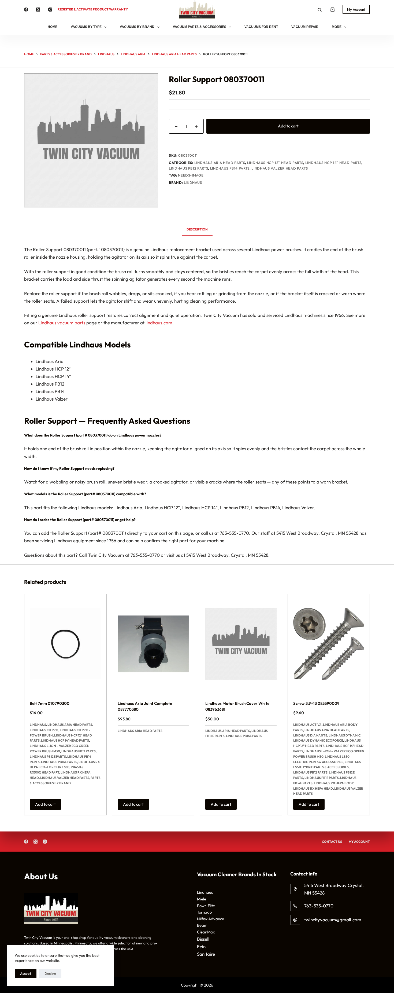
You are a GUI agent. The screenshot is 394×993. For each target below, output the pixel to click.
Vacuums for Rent (261, 27)
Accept (25, 973)
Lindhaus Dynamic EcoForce (318, 740)
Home (52, 27)
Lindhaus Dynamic (344, 735)
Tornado (204, 912)
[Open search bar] (319, 9)
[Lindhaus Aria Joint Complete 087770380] (153, 644)
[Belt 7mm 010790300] (65, 644)
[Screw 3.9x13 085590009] (329, 644)
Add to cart (288, 126)
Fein (201, 946)
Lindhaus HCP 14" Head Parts (333, 183)
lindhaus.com (159, 322)
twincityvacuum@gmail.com (332, 919)
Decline (50, 973)
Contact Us (332, 842)
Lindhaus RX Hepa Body (334, 783)
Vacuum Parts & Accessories (199, 27)
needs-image (190, 195)
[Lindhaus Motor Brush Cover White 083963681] (241, 644)
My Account (356, 9)
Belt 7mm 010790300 (49, 703)
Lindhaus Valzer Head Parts (279, 188)
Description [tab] (197, 229)
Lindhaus (193, 202)
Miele (201, 899)
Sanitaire (206, 954)
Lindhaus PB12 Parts (188, 188)
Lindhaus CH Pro (44, 730)
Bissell (203, 939)
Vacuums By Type (86, 27)
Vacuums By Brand (137, 27)
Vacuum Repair (304, 27)
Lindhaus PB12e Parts (48, 756)
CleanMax (206, 932)
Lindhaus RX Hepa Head (313, 788)
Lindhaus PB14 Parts (230, 188)
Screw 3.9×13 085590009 (316, 703)
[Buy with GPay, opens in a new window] (269, 148)
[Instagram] (50, 10)
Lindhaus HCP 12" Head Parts (275, 183)
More (336, 27)
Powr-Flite (206, 905)
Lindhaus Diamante (310, 735)
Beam (202, 925)
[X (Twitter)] (38, 10)
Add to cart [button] (45, 804)
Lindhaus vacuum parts (61, 322)
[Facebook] (26, 10)
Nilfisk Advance (210, 918)
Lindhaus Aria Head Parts (219, 183)
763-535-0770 (318, 905)
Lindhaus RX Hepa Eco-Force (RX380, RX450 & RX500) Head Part (65, 767)
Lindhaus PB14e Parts (59, 762)
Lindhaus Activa (307, 725)
